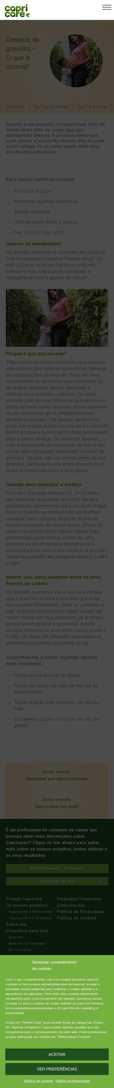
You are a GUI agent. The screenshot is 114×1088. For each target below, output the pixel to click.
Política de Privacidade (72, 1081)
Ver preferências (57, 1069)
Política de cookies (38, 1081)
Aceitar (57, 1054)
